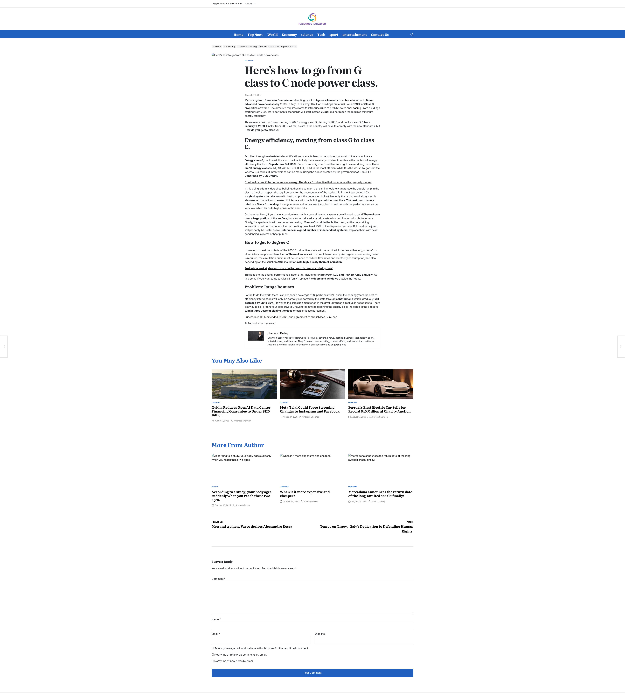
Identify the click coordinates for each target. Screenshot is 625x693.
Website (320, 633)
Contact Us (380, 34)
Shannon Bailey (243, 505)
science (307, 34)
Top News (255, 34)
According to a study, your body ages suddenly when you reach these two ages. (241, 495)
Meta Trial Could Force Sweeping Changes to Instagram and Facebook (310, 409)
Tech (321, 34)
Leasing (356, 108)
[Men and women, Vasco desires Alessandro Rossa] (4, 346)
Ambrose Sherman (242, 421)
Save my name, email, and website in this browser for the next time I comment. (261, 648)
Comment (218, 578)
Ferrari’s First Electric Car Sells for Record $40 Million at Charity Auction (379, 409)
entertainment (354, 34)
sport (333, 34)
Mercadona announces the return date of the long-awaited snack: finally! (380, 493)
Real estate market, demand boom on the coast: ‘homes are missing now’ (289, 268)
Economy (289, 34)
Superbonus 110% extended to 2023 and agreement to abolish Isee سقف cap (291, 317)
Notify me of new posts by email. (234, 661)
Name (216, 619)
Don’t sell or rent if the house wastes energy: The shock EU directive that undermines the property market (308, 182)
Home (238, 34)
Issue (348, 100)
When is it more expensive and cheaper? (305, 493)
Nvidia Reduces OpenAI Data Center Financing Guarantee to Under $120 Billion (241, 411)
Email (216, 633)
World (272, 34)
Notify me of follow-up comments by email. (240, 654)
